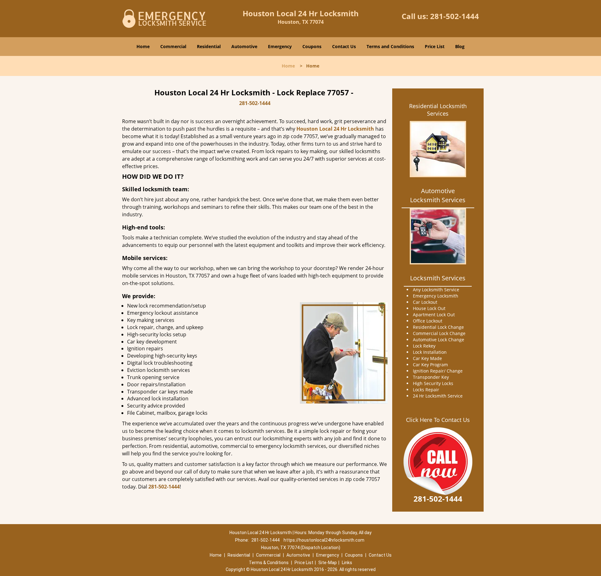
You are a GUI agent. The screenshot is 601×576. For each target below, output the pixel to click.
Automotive (244, 46)
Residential (209, 46)
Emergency (280, 46)
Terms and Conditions (390, 46)
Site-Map (327, 562)
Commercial (173, 46)
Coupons (311, 46)
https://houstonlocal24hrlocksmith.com (324, 540)
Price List (434, 46)
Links (347, 562)
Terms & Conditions (269, 562)
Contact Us (344, 46)
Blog (460, 46)
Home (143, 46)
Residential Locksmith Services (438, 109)
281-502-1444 (454, 16)
